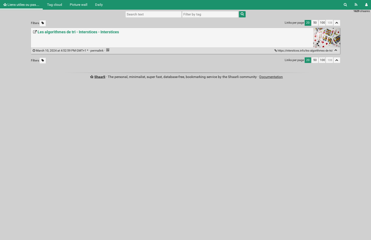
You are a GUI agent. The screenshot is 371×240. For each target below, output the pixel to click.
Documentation (271, 77)
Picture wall (78, 5)
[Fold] (335, 50)
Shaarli (99, 77)
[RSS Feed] (356, 4)
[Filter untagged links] (43, 23)
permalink (69, 50)
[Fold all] (337, 23)
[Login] (366, 4)
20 (308, 22)
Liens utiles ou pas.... (23, 5)
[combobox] (210, 14)
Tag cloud (54, 5)
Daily (99, 5)
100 (322, 22)
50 (315, 22)
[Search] (345, 4)
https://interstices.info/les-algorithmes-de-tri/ (305, 50)
